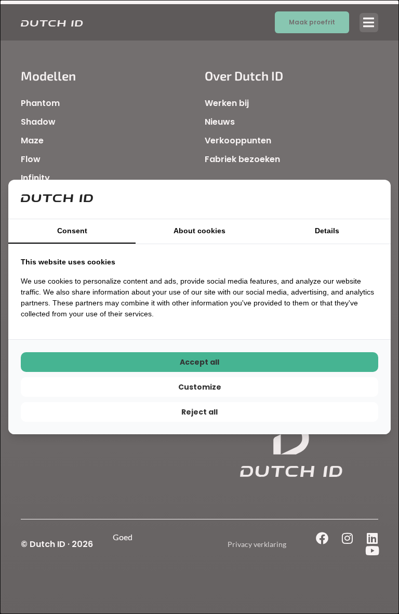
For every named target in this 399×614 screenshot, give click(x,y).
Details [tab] (327, 230)
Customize (199, 387)
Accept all (199, 362)
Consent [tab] (72, 230)
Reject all (199, 412)
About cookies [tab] (199, 230)
